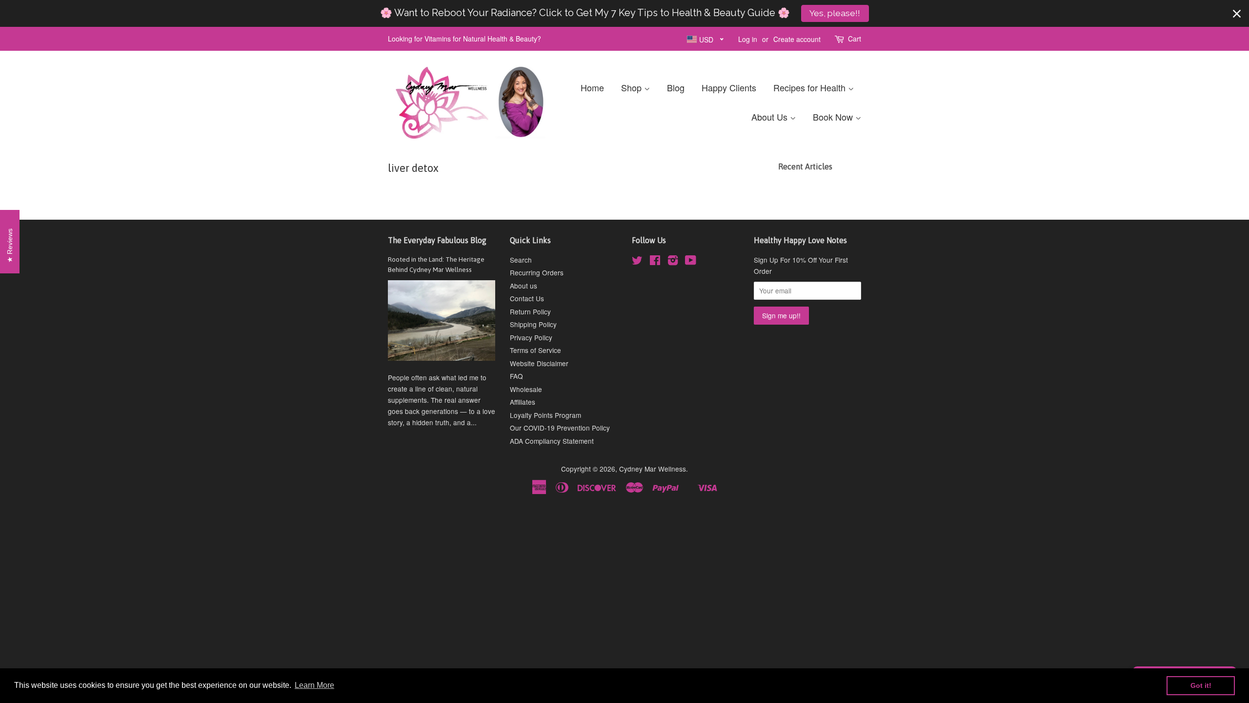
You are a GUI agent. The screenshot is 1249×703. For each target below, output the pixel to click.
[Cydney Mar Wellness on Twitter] (637, 262)
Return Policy (530, 311)
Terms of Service (535, 350)
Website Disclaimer (539, 363)
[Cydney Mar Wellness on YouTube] (690, 262)
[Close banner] (1236, 13)
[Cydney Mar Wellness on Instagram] (672, 262)
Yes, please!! (834, 13)
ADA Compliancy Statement (552, 441)
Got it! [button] (1200, 685)
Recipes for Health (810, 87)
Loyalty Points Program (545, 415)
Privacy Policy (531, 337)
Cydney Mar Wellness (652, 469)
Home (592, 87)
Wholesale (526, 389)
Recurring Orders (537, 272)
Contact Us (527, 298)
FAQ (516, 376)
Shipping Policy (533, 324)
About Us (770, 116)
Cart (854, 38)
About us (523, 285)
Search (521, 260)
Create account (797, 39)
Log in (747, 39)
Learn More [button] (314, 685)
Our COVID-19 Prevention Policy (560, 428)
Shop (632, 87)
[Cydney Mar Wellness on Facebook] (655, 262)
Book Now (834, 116)
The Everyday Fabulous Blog (437, 240)
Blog (676, 87)
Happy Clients (729, 87)
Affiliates (522, 402)
